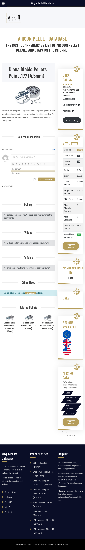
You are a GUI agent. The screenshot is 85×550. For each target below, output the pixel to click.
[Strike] (22, 164)
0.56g (79, 176)
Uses (68, 392)
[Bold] (13, 164)
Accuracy (67, 111)
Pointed (80, 182)
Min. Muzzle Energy (71, 399)
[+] (44, 164)
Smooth (80, 199)
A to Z (7, 507)
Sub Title (70, 413)
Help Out (9, 497)
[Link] (37, 164)
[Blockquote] (31, 164)
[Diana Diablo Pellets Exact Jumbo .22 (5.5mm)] (10, 318)
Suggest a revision (71, 246)
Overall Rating (69, 99)
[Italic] (16, 164)
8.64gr (80, 170)
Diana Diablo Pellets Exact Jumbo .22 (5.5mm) (9, 327)
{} (41, 164)
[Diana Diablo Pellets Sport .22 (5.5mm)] (29, 318)
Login (52, 149)
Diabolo (80, 190)
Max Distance (69, 407)
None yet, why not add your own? (34, 243)
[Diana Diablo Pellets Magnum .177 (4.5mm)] (47, 318)
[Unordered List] (28, 164)
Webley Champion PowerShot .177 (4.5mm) (41, 493)
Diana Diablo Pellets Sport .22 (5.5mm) (28, 325)
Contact (8, 512)
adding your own (68, 469)
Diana (70, 277)
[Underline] (19, 164)
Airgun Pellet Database (42, 3)
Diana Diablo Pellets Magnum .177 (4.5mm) (47, 325)
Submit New (10, 492)
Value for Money (70, 105)
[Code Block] (34, 164)
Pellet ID (8, 502)
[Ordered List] (25, 164)
